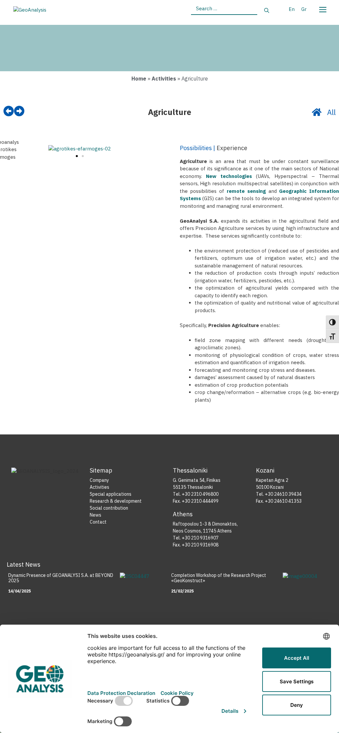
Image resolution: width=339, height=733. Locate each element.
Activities (164, 78)
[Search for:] (224, 10)
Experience (232, 148)
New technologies (229, 176)
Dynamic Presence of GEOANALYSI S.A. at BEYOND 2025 (60, 578)
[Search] (266, 10)
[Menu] (322, 8)
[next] (19, 111)
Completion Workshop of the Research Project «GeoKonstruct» (218, 578)
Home (138, 78)
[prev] (8, 111)
